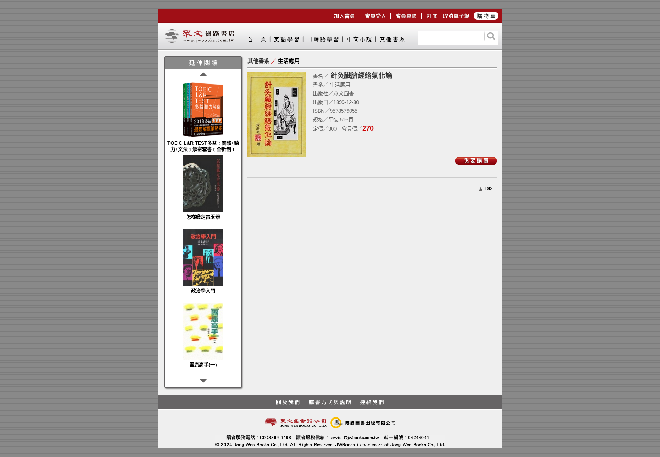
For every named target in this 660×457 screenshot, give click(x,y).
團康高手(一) (203, 364)
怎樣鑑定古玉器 (203, 217)
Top (488, 188)
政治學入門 (203, 290)
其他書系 (391, 40)
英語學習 (286, 40)
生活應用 (289, 61)
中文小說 (358, 40)
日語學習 (322, 40)
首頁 (259, 40)
